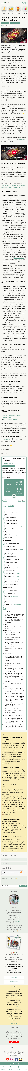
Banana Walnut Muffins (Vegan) (12, 415)
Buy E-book (14, 977)
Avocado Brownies (6, 185)
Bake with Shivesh (19, 258)
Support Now (14, 1023)
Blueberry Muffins (8, 417)
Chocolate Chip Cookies (10, 419)
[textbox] (14, 878)
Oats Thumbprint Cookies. (16, 187)
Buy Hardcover (14, 981)
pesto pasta (18, 921)
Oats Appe (15, 185)
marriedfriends (7, 439)
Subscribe (22, 139)
